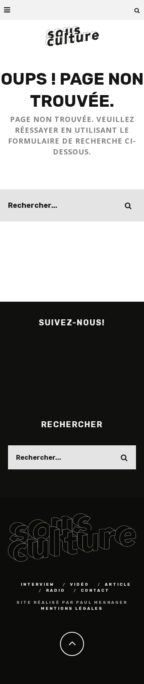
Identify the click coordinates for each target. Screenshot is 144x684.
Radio (55, 590)
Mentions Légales (72, 608)
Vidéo (79, 584)
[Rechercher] (137, 10)
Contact (95, 590)
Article (118, 584)
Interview (37, 584)
